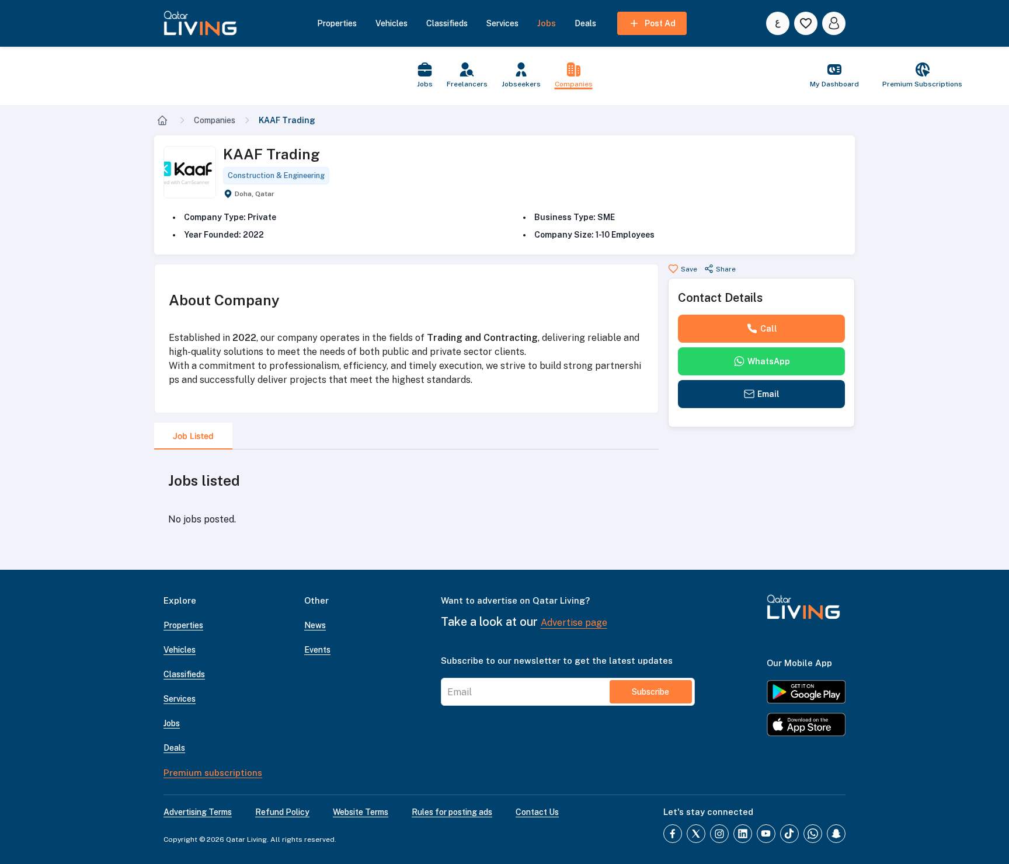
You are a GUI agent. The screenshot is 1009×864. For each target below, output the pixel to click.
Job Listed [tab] (193, 436)
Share (726, 269)
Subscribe (650, 691)
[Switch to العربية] (777, 23)
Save (689, 269)
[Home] (162, 120)
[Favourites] (805, 23)
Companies (214, 120)
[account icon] (834, 23)
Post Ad (660, 23)
